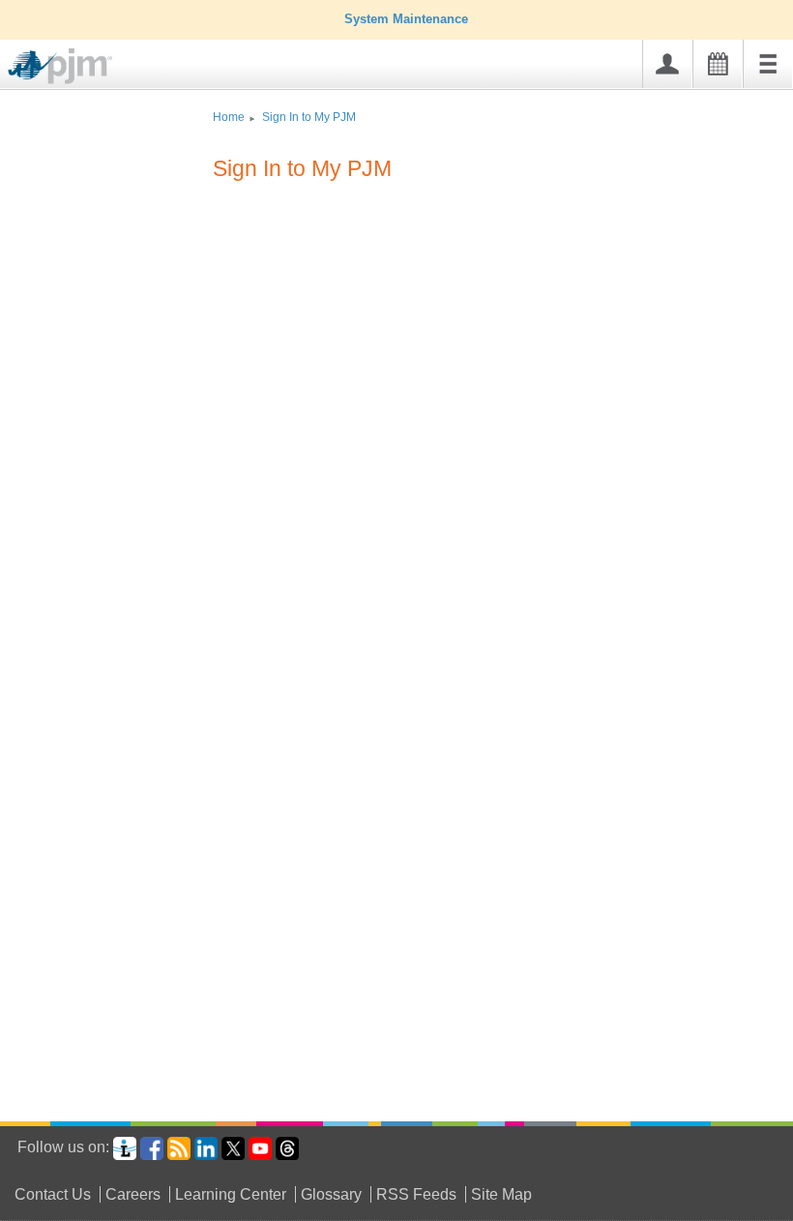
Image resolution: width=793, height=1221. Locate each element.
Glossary (331, 1194)
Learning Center (230, 1194)
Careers (133, 1194)
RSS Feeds (416, 1194)
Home (229, 117)
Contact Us (53, 1194)
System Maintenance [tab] (406, 19)
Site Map (501, 1194)
